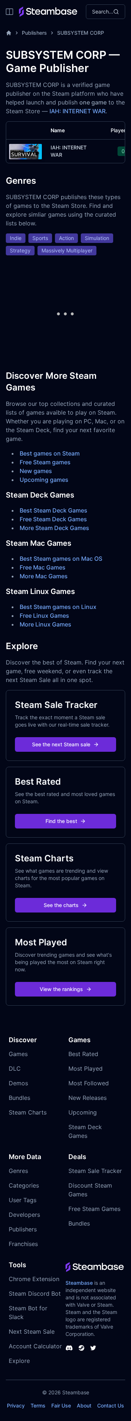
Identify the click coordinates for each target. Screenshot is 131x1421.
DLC (15, 1068)
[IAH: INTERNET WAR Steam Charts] (25, 151)
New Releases (87, 1097)
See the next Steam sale (61, 744)
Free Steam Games (94, 1208)
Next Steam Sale (32, 1331)
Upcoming (82, 1112)
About (84, 1405)
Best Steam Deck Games (53, 510)
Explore (19, 1360)
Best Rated (83, 1054)
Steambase (79, 1283)
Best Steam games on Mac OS (61, 558)
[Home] (9, 33)
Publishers (34, 33)
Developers (24, 1214)
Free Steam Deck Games (53, 519)
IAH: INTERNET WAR (77, 111)
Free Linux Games (44, 615)
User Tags (22, 1200)
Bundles (19, 1097)
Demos (18, 1083)
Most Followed (88, 1083)
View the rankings (61, 989)
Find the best (61, 821)
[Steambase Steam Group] (81, 1348)
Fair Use (61, 1405)
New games (36, 471)
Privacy (16, 1405)
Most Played (85, 1068)
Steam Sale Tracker (95, 1170)
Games (18, 1054)
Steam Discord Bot (35, 1293)
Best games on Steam (50, 453)
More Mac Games (44, 576)
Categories (24, 1185)
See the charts (61, 905)
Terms (38, 1405)
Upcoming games (44, 479)
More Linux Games (45, 624)
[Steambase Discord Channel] (69, 1348)
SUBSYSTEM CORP (80, 33)
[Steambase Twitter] (93, 1348)
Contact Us (110, 1405)
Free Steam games (45, 462)
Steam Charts (28, 1112)
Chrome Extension (34, 1279)
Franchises (23, 1243)
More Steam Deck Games (54, 528)
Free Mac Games (43, 567)
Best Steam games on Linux (58, 606)
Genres (18, 1170)
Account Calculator (35, 1346)
